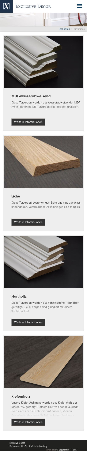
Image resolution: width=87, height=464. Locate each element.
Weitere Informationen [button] (28, 122)
